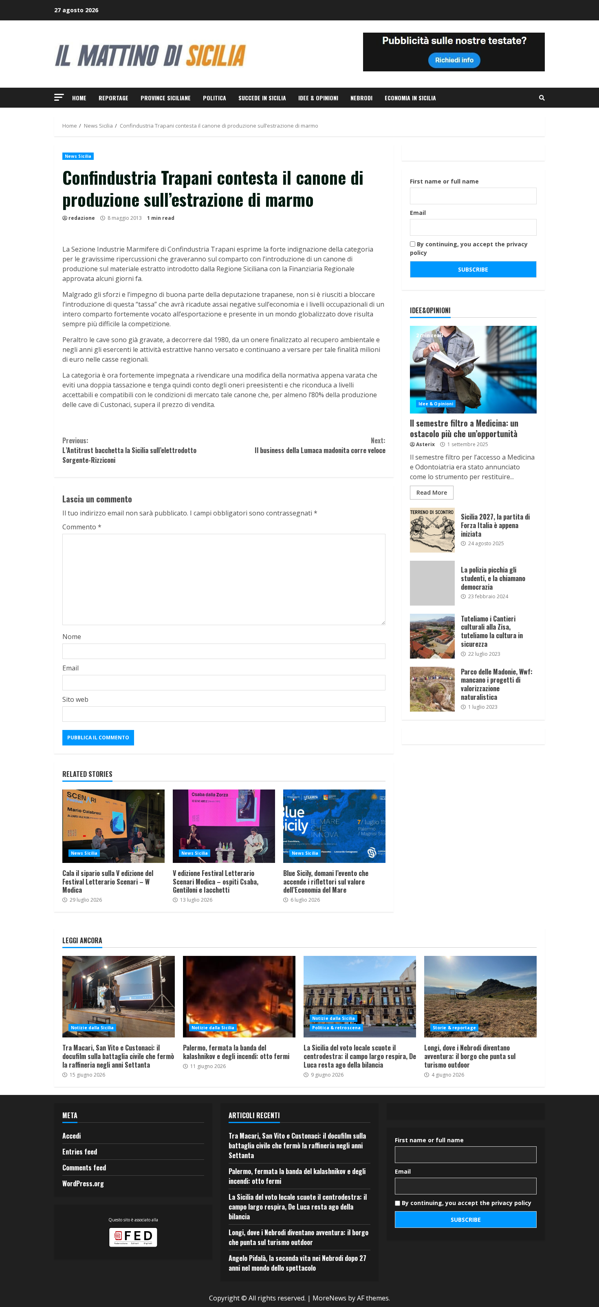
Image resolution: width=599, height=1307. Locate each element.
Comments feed (84, 1167)
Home (79, 97)
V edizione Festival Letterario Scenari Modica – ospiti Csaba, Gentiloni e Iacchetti (224, 826)
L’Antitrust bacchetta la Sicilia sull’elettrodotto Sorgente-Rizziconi (129, 450)
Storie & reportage (454, 1028)
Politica (214, 97)
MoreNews (329, 1298)
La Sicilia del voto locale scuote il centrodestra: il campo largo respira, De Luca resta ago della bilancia (360, 996)
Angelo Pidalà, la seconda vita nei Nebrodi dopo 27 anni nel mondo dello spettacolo (297, 1263)
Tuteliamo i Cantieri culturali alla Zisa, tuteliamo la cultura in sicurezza (432, 636)
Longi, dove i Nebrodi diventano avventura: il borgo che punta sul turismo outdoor (480, 996)
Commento (81, 526)
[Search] (542, 98)
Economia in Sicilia (410, 97)
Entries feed (79, 1152)
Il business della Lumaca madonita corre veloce (320, 445)
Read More (431, 492)
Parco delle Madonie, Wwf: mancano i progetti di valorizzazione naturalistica (432, 689)
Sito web (75, 699)
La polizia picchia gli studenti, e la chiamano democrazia (432, 583)
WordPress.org (83, 1183)
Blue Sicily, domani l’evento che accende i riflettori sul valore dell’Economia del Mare (334, 826)
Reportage (113, 97)
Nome (71, 636)
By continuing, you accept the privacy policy (469, 248)
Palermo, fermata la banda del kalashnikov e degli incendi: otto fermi (239, 996)
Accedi (71, 1136)
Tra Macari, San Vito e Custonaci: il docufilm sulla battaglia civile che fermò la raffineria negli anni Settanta (118, 996)
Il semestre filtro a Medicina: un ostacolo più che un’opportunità (473, 370)
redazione (81, 218)
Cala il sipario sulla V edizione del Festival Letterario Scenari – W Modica (113, 826)
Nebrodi (361, 97)
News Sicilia (78, 156)
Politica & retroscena (336, 1028)
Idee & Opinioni (318, 97)
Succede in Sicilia (262, 97)
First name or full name (444, 181)
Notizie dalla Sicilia (92, 1028)
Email (70, 667)
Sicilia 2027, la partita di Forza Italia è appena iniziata (432, 530)
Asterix (425, 444)
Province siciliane (166, 97)
